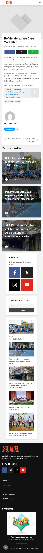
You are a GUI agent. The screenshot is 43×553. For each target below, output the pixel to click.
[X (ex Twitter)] (27, 272)
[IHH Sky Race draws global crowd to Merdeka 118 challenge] (21, 168)
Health (17, 101)
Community (9, 101)
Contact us (6, 485)
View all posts (9, 129)
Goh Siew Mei (11, 46)
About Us (6, 481)
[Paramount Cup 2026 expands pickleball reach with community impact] (21, 202)
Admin (10, 179)
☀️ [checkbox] (5, 547)
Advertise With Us (9, 494)
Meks (23, 548)
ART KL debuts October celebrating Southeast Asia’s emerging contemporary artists (21, 385)
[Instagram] (14, 285)
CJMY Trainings (8, 499)
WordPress (35, 548)
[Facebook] (14, 272)
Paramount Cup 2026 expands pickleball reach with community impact (20, 361)
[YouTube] (27, 285)
